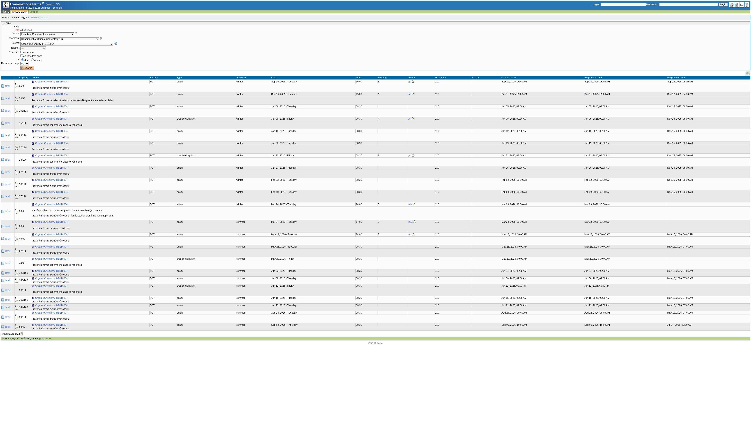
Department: (13, 38)
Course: (16, 43)
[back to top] (2, 338)
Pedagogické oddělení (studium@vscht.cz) (28, 338)
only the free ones (32, 56)
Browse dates (19, 12)
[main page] (731, 5)
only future (28, 52)
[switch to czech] (741, 5)
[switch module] (8, 11)
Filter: (9, 23)
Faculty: (16, 33)
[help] (746, 5)
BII (409, 81)
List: (18, 59)
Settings (57, 7)
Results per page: (10, 63)
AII (409, 94)
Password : (652, 4)
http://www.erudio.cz (36, 17)
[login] (736, 5)
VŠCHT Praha (375, 343)
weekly (38, 60)
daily (27, 60)
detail (8, 86)
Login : (596, 4)
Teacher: (15, 47)
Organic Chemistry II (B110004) (51, 81)
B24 (410, 204)
